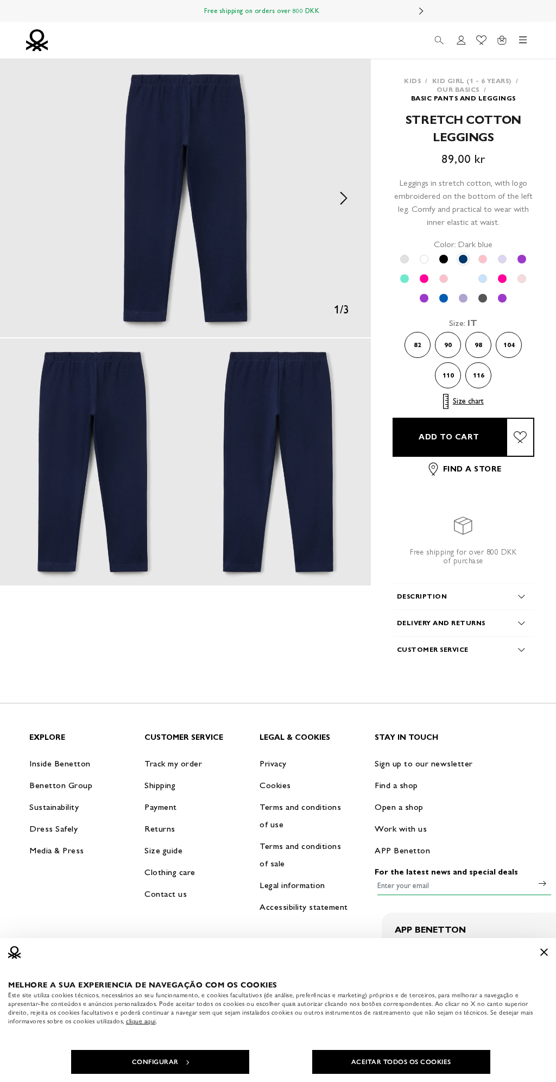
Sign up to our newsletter (424, 763)
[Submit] (542, 883)
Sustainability (54, 807)
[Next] (421, 11)
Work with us (401, 828)
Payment (160, 807)
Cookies (275, 785)
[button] (185, 198)
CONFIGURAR (155, 1062)
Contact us (165, 894)
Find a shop (396, 785)
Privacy (273, 763)
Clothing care (169, 872)
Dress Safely (53, 828)
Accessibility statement (304, 907)
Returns (159, 828)
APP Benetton (402, 850)
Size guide (163, 850)
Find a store (472, 469)
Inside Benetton (60, 763)
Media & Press (56, 850)
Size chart (468, 401)
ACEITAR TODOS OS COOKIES (401, 1062)
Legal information (292, 885)
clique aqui (141, 1021)
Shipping (159, 785)
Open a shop (399, 807)
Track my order (173, 763)
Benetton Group (60, 785)
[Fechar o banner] (544, 952)
